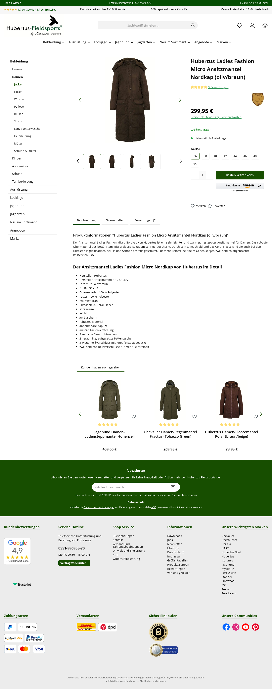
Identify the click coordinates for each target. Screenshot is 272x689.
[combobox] (143, 25)
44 (235, 156)
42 (225, 156)
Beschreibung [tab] (86, 220)
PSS (224, 585)
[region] (130, 113)
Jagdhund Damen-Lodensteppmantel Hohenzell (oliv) (109, 434)
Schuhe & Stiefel (25, 151)
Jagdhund (17, 206)
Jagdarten (17, 214)
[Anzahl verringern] (195, 175)
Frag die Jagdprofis (120, 3)
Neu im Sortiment (23, 222)
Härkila (226, 544)
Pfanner (227, 577)
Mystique (228, 569)
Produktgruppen (178, 564)
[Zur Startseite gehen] (34, 25)
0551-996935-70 (71, 548)
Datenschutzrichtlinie (154, 494)
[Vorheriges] (80, 100)
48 (255, 156)
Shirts (18, 121)
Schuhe (17, 174)
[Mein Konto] (252, 25)
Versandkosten (126, 677)
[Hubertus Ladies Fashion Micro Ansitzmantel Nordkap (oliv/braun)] (130, 100)
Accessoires (20, 166)
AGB (153, 507)
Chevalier (228, 536)
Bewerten (219, 206)
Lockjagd (16, 197)
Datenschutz (175, 552)
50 (195, 164)
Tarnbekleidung (22, 181)
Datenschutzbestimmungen (99, 507)
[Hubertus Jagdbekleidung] (257, 100)
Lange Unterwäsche (27, 129)
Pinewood (228, 581)
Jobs (170, 540)
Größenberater (201, 130)
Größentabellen (177, 560)
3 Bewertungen (218, 87)
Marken (16, 238)
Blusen (18, 114)
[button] (240, 187)
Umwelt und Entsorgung (129, 550)
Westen (19, 99)
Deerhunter (229, 540)
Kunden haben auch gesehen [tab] (100, 367)
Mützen (19, 143)
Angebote (17, 230)
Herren (17, 69)
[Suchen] (193, 25)
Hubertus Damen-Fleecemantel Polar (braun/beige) (231, 434)
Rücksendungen (123, 536)
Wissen (17, 3)
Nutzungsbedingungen (184, 494)
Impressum (174, 556)
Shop (7, 3)
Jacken (18, 84)
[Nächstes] (180, 100)
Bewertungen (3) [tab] (145, 220)
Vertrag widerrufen (73, 563)
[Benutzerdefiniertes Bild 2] (163, 649)
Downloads (174, 536)
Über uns (173, 548)
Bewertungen (176, 569)
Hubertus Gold (231, 552)
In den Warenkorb (240, 175)
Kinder (16, 158)
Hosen (18, 92)
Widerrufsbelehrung (126, 559)
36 (195, 156)
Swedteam (229, 593)
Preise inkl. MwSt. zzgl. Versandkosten (216, 117)
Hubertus (228, 556)
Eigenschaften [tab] (115, 220)
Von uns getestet (178, 573)
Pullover (19, 106)
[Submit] (173, 487)
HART (225, 548)
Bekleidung (19, 61)
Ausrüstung (19, 189)
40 (215, 156)
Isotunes (227, 560)
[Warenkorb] (264, 25)
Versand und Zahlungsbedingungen (128, 545)
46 (245, 156)
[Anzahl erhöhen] (210, 175)
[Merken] (133, 417)
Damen (17, 77)
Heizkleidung (22, 136)
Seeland (227, 589)
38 (205, 156)
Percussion (229, 573)
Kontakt (118, 540)
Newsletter (174, 544)
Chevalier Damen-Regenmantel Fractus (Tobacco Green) (170, 434)
